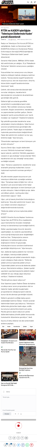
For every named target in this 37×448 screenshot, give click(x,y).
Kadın (8, 326)
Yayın (31, 326)
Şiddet (25, 326)
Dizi (3, 326)
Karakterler (17, 326)
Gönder (7, 414)
